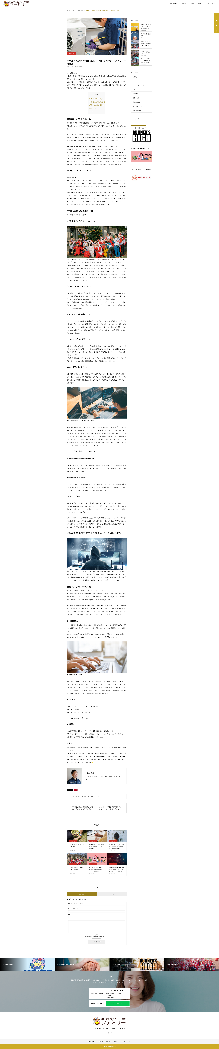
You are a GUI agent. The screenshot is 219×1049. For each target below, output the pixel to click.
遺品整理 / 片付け (137, 106)
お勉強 (135, 77)
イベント (135, 81)
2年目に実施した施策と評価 (97, 102)
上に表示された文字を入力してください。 (96, 936)
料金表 (199, 4)
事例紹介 (135, 93)
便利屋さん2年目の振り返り (97, 99)
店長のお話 (71, 53)
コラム (135, 89)
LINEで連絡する (117, 1003)
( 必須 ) (75, 903)
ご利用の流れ (173, 4)
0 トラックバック (112, 894)
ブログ (214, 4)
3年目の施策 (92, 108)
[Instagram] (87, 779)
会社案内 (192, 4)
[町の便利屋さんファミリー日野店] (16, 4)
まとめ (90, 111)
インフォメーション (138, 85)
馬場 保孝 (90, 773)
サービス (206, 4)
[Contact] (111, 1033)
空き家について (137, 102)
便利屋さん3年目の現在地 (96, 105)
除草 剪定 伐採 (137, 110)
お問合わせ (183, 4)
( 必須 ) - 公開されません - (76, 908)
